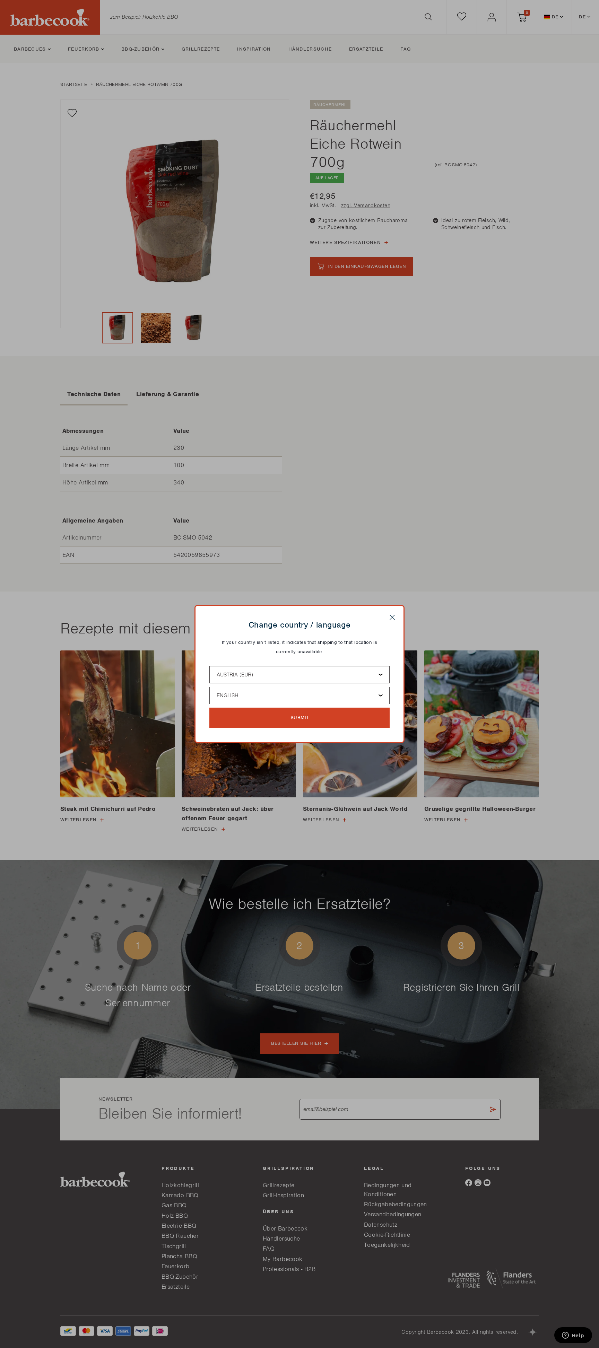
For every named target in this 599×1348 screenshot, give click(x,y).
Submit (299, 717)
